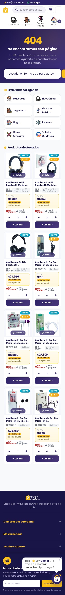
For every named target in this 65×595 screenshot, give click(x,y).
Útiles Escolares (18, 134)
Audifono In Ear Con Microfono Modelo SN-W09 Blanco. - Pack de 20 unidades (47, 344)
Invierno (46, 122)
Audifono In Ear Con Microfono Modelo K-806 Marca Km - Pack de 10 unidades (17, 422)
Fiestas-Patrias (47, 110)
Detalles (20, 175)
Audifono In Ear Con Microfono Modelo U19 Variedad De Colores (46, 266)
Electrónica (49, 98)
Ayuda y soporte (14, 546)
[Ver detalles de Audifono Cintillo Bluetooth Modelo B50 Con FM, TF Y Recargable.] (18, 165)
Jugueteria (19, 110)
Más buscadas (12, 534)
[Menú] (58, 9)
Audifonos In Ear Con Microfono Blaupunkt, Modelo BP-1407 (47, 422)
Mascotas (19, 98)
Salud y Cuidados (48, 134)
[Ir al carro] (50, 9)
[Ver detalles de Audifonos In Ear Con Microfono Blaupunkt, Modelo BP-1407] (47, 401)
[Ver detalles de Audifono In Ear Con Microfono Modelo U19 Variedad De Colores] (47, 245)
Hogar (16, 122)
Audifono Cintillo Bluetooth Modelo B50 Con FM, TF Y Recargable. (16, 186)
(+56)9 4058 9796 (15, 2)
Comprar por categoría (18, 521)
